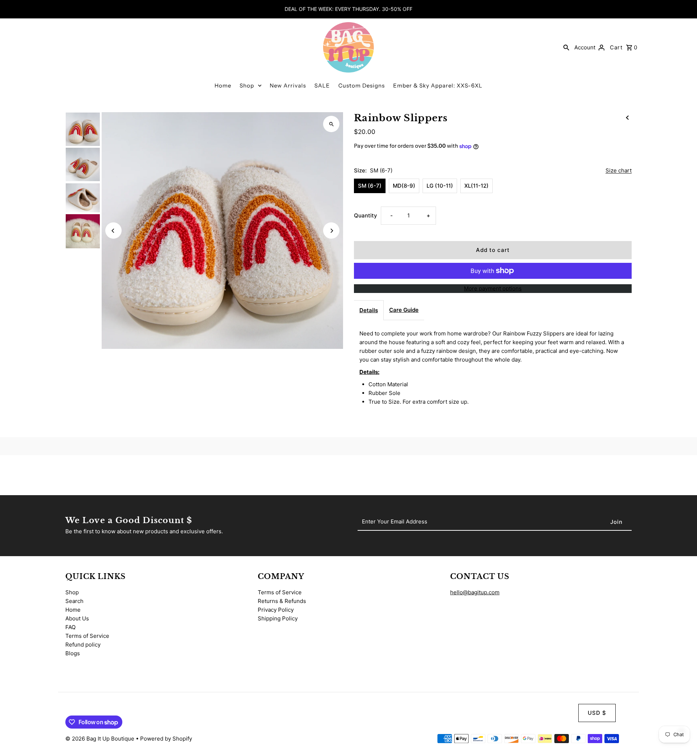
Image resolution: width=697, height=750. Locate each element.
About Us (77, 618)
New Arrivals (288, 85)
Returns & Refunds (282, 601)
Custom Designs (361, 85)
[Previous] (113, 231)
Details (368, 310)
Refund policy (83, 644)
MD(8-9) (404, 185)
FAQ (70, 627)
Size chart (619, 171)
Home (223, 85)
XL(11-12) (476, 185)
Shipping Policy (278, 618)
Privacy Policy (276, 609)
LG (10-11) (440, 185)
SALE (322, 85)
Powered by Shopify (166, 738)
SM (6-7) (370, 185)
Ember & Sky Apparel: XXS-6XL (437, 85)
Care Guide (404, 309)
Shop (247, 85)
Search (74, 601)
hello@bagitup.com (475, 592)
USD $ (597, 712)
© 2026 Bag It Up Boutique (100, 738)
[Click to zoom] (331, 124)
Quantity (365, 215)
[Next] (331, 231)
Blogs (72, 653)
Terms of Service (87, 635)
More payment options (493, 288)
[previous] (627, 117)
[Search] (566, 47)
